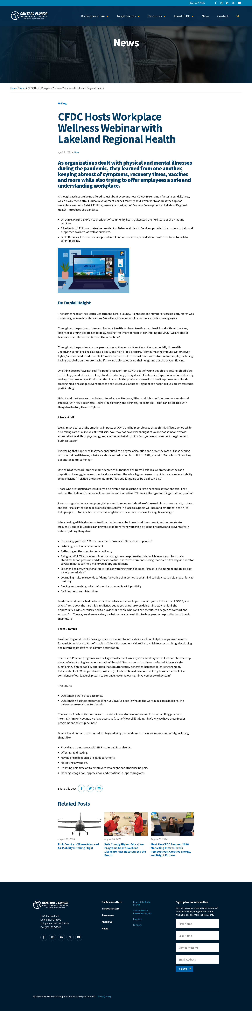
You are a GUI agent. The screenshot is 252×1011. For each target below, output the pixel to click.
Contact (222, 16)
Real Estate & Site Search (141, 903)
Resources (108, 915)
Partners (137, 924)
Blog (64, 103)
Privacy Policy (104, 996)
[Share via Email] (99, 788)
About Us (107, 921)
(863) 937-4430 (197, 2)
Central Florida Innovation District (142, 912)
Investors (137, 919)
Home (13, 88)
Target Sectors (110, 908)
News (205, 16)
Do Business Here (112, 902)
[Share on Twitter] (90, 788)
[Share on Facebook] (81, 788)
